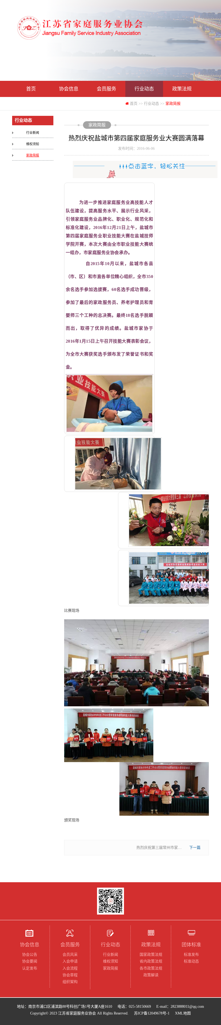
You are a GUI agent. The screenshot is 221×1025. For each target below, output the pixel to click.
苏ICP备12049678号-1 (152, 1013)
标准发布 (191, 955)
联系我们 (106, 105)
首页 (31, 89)
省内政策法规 (151, 961)
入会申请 (70, 961)
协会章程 (70, 975)
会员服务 (106, 89)
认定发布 (29, 968)
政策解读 (150, 975)
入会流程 (70, 968)
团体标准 (31, 105)
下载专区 (68, 105)
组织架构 (70, 982)
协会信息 (68, 89)
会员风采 (70, 955)
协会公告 (29, 955)
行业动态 (144, 89)
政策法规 (182, 89)
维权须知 (32, 144)
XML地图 (183, 1013)
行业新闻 (32, 133)
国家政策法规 (151, 955)
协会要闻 (29, 961)
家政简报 (32, 155)
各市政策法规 (151, 968)
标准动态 (191, 961)
